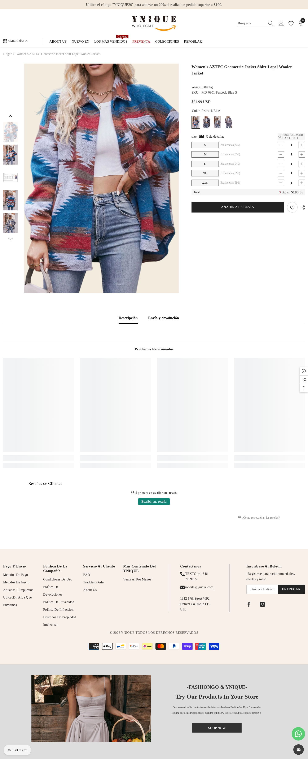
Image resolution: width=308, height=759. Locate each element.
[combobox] (251, 23)
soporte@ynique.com (199, 587)
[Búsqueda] (255, 23)
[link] (38, 458)
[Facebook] (249, 604)
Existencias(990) (230, 173)
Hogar (7, 54)
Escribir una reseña (154, 501)
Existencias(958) (230, 154)
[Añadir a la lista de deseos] (292, 207)
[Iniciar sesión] (281, 23)
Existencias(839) (230, 144)
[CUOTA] (301, 207)
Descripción (128, 318)
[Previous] (10, 116)
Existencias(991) (230, 182)
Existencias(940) (230, 163)
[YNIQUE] (91, 708)
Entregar (291, 589)
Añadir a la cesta (237, 207)
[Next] (10, 239)
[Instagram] (262, 604)
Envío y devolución (163, 318)
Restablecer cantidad (292, 136)
